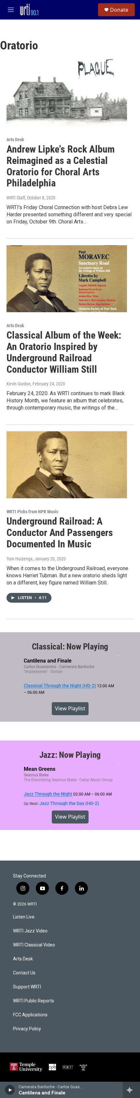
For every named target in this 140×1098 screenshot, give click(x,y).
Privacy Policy (27, 1028)
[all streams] (131, 1090)
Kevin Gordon (19, 383)
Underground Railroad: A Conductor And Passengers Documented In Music (60, 533)
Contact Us (24, 973)
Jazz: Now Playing (70, 755)
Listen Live (24, 917)
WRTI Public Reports (33, 1000)
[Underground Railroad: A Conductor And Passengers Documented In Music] (67, 464)
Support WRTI (27, 986)
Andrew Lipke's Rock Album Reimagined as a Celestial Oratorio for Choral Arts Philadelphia (61, 166)
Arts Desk (15, 139)
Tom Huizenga (20, 558)
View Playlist (70, 708)
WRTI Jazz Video (30, 931)
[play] (10, 1090)
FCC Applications (30, 1014)
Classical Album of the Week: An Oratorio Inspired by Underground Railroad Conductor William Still (64, 352)
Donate (119, 10)
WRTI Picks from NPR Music (32, 511)
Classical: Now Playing (70, 646)
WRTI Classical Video (34, 945)
